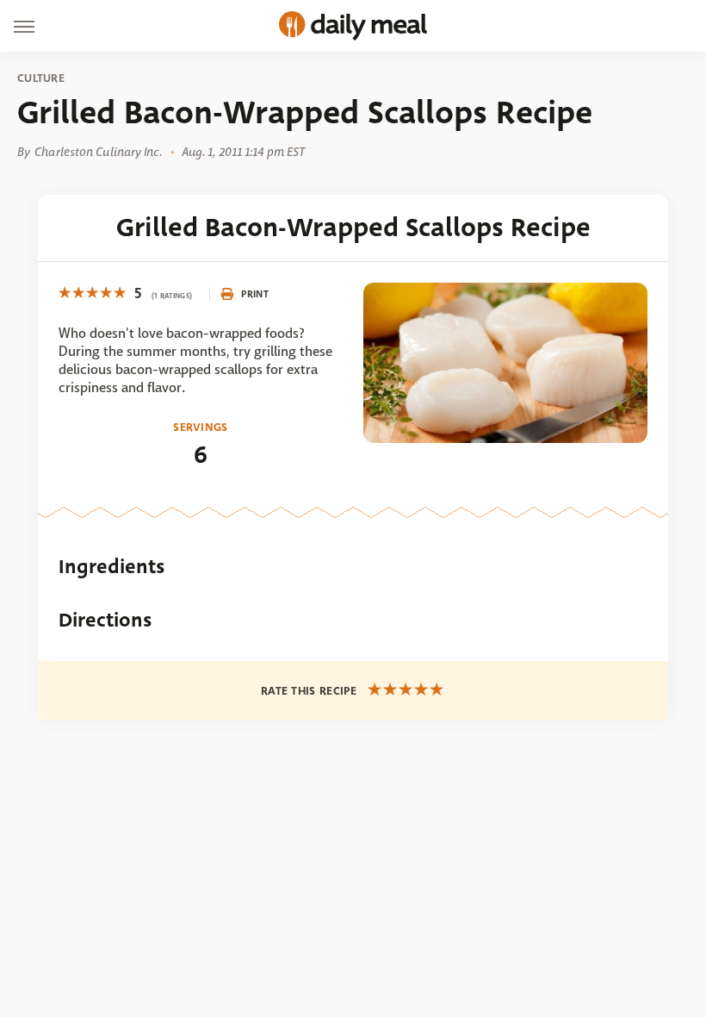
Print (255, 294)
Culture (41, 78)
